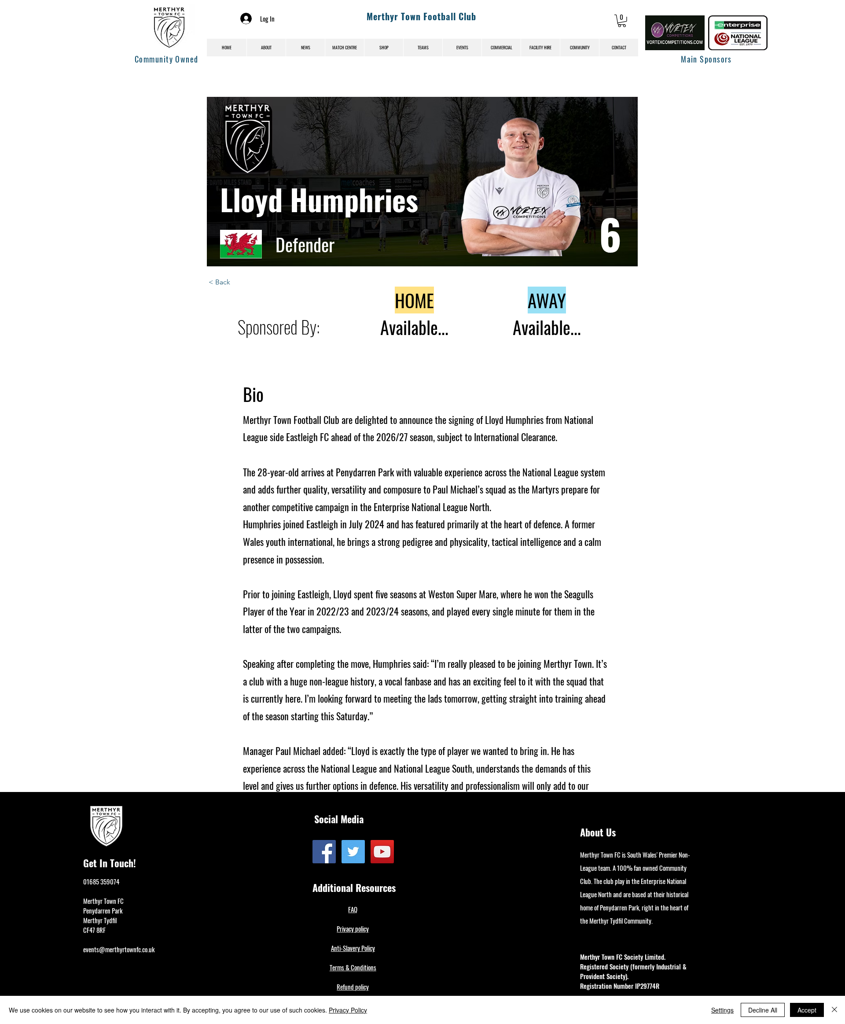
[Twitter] (353, 851)
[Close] (834, 1010)
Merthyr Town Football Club (421, 16)
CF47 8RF (94, 930)
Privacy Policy (348, 1010)
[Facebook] (324, 851)
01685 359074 (101, 881)
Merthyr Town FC (103, 901)
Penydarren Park (102, 910)
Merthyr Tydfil (100, 920)
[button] (621, 21)
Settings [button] (722, 1010)
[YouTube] (382, 851)
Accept (806, 1010)
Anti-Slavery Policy (353, 948)
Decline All (762, 1010)
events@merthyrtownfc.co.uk (118, 949)
